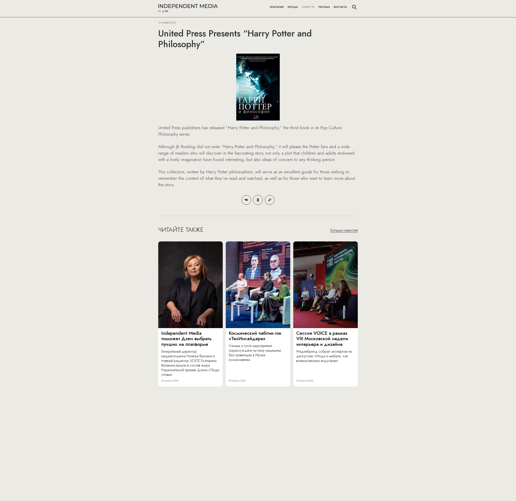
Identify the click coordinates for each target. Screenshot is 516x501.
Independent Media (188, 6)
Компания (277, 7)
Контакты (340, 7)
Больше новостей (344, 230)
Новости (308, 7)
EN (166, 11)
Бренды (293, 7)
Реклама (324, 7)
